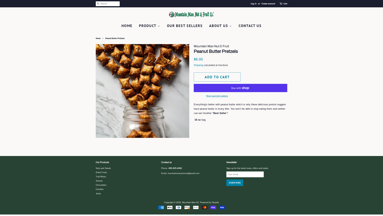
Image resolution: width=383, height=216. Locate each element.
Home (127, 25)
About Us (219, 25)
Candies (100, 189)
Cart (285, 3)
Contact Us (250, 25)
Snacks (99, 181)
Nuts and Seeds (103, 168)
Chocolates (101, 185)
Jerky (98, 193)
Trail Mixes (101, 176)
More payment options (217, 96)
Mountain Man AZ (190, 202)
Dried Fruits (101, 172)
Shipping (198, 65)
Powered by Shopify (209, 202)
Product (148, 25)
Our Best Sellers (185, 25)
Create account (268, 3)
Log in (254, 3)
